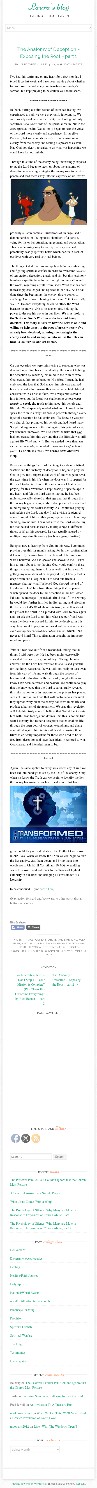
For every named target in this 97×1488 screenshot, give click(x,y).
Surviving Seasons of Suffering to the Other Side (53, 1396)
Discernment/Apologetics (26, 1258)
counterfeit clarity (26, 951)
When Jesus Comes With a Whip (31, 1201)
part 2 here (46, 889)
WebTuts (80, 1483)
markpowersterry (21, 1413)
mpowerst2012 (19, 1426)
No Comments (72, 64)
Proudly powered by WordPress (29, 1483)
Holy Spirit (17, 1284)
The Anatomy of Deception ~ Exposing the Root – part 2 (66, 980)
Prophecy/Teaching (70, 943)
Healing (71, 939)
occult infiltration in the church (30, 1301)
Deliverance (56, 939)
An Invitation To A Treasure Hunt (51, 1404)
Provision (16, 1318)
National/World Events (38, 943)
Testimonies (53, 947)
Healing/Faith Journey (24, 1275)
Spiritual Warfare (31, 947)
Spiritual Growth (21, 1327)
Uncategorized (19, 1361)
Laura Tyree (27, 64)
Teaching (16, 1344)
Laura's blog (48, 6)
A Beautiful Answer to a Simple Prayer (35, 1193)
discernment (50, 951)
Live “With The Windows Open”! (55, 1426)
